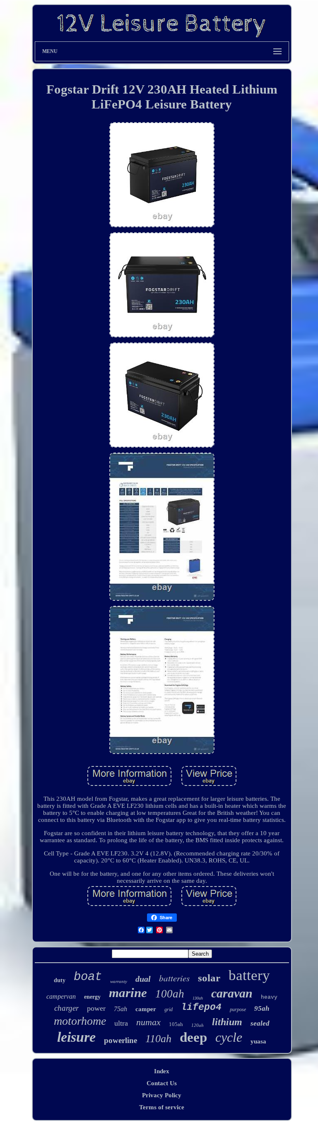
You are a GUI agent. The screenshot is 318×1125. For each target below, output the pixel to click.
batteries (174, 978)
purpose (238, 1009)
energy (92, 997)
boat (88, 977)
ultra (121, 1023)
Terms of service (161, 1107)
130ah (198, 998)
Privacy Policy (161, 1095)
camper (145, 1009)
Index (161, 1071)
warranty (118, 981)
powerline (120, 1040)
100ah (169, 994)
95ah (261, 1008)
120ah (197, 1025)
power (96, 1008)
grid (168, 1009)
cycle (228, 1037)
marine (128, 992)
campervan (61, 996)
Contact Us (162, 1083)
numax (148, 1022)
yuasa (258, 1041)
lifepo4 (201, 1007)
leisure (76, 1037)
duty (59, 980)
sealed (260, 1023)
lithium (227, 1022)
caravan (232, 993)
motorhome (80, 1020)
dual (143, 978)
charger (66, 1008)
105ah (176, 1024)
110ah (158, 1039)
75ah (120, 1008)
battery (249, 975)
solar (209, 977)
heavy (269, 997)
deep (193, 1037)
